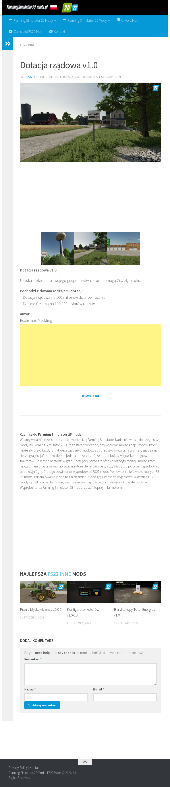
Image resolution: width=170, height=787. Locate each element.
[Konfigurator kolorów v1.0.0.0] (90, 592)
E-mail (98, 689)
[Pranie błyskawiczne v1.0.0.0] (43, 592)
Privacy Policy (18, 768)
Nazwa (30, 689)
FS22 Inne (27, 45)
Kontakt (35, 768)
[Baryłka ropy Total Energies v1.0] (137, 592)
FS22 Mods (54, 773)
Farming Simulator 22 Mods (27, 773)
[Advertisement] (90, 197)
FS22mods (31, 77)
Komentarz (33, 659)
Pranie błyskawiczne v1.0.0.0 (40, 609)
